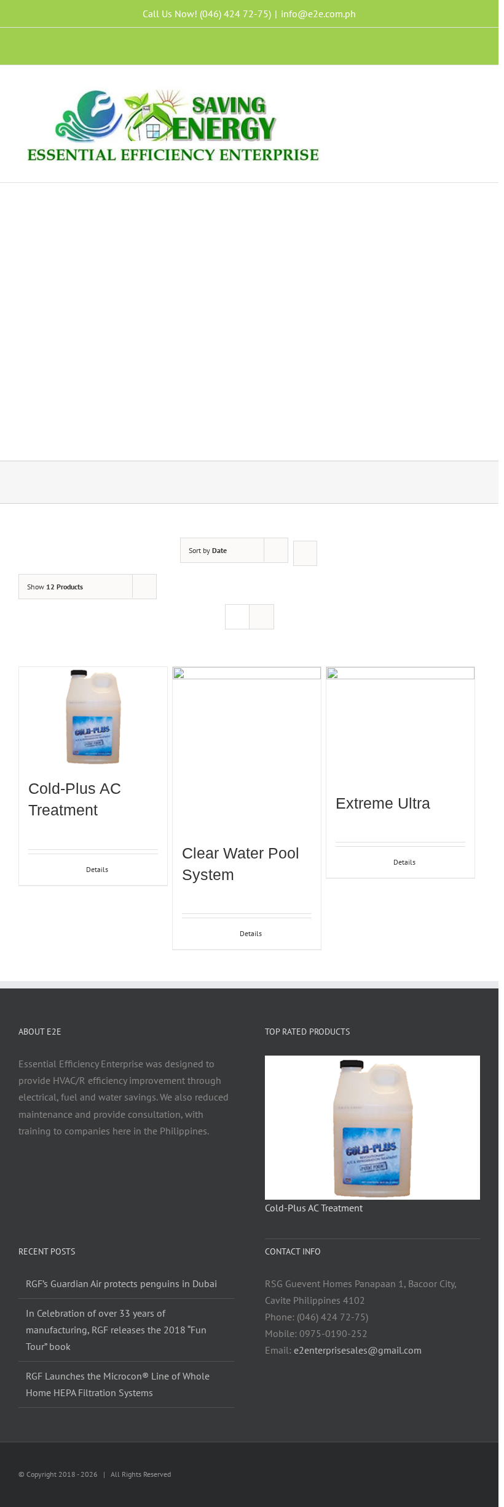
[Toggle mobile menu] (475, 87)
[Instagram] (101, 1179)
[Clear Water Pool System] (247, 748)
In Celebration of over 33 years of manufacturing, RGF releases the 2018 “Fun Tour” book (116, 1329)
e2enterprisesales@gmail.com (358, 1350)
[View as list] (262, 617)
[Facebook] (85, 1179)
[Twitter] (118, 1179)
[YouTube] (134, 1179)
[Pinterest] (151, 1179)
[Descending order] (305, 553)
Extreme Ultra (383, 803)
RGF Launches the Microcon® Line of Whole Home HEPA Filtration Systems (118, 1384)
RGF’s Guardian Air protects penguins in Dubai (121, 1283)
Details (97, 869)
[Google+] (167, 1179)
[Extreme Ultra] (400, 723)
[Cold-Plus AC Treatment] (93, 716)
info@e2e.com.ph (318, 13)
